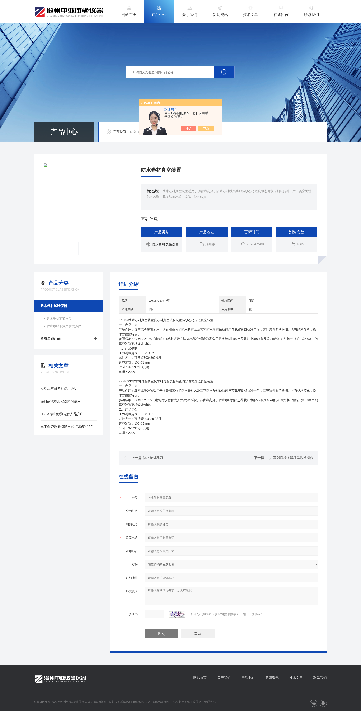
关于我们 (189, 15)
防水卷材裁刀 (153, 458)
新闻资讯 (220, 15)
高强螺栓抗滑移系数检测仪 (293, 458)
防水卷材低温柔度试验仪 (64, 326)
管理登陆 (210, 701)
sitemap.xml (161, 701)
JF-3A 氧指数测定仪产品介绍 (62, 414)
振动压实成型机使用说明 (59, 388)
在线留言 (281, 15)
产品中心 (159, 15)
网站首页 (128, 15)
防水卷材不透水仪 (59, 318)
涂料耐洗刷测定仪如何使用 (61, 401)
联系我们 (311, 15)
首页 (133, 131)
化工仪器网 (194, 701)
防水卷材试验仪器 (165, 244)
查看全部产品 (51, 338)
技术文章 (250, 15)
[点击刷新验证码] (177, 614)
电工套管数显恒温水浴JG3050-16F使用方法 (69, 427)
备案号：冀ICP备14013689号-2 (129, 701)
